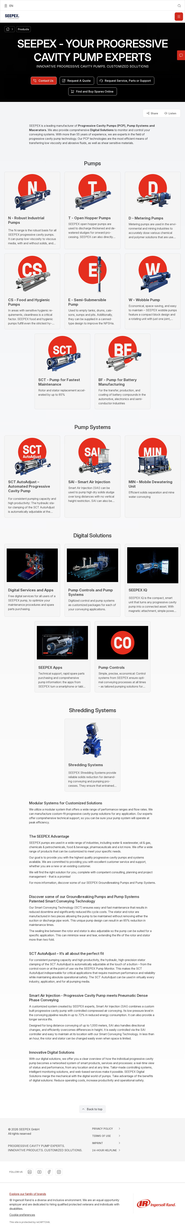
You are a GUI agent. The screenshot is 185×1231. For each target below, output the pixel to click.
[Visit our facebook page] (49, 1172)
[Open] (179, 16)
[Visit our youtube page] (39, 1172)
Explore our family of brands (27, 1194)
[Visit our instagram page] (58, 1172)
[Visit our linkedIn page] (29, 1172)
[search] (179, 6)
